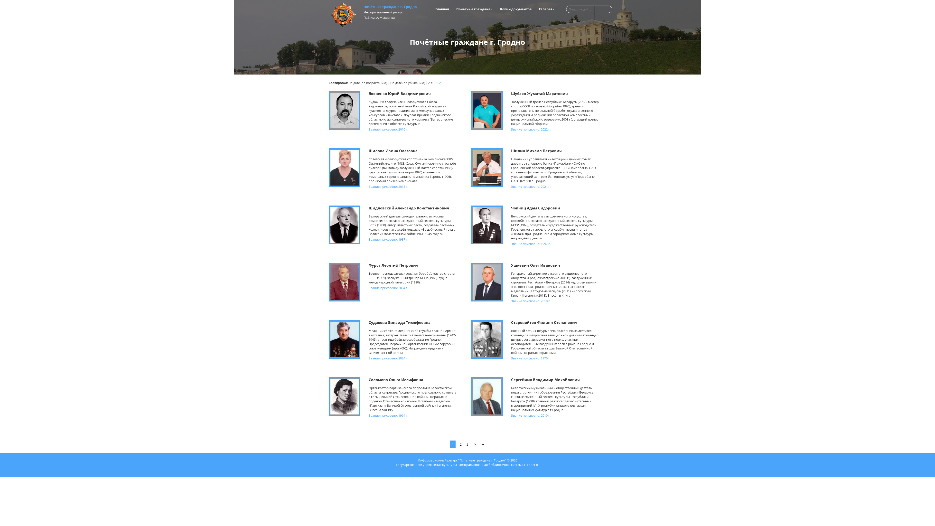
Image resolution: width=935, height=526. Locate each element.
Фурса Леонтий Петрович (393, 265)
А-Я (430, 83)
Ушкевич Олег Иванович (535, 265)
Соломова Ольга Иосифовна (396, 379)
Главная (442, 9)
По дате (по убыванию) (407, 83)
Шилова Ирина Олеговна (393, 150)
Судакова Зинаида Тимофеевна (399, 322)
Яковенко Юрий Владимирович (400, 93)
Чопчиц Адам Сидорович (535, 208)
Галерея (545, 9)
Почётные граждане (473, 9)
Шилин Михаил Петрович (536, 150)
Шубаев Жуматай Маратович (539, 93)
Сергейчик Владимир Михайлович (545, 379)
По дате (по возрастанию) (367, 83)
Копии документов (516, 9)
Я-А (438, 83)
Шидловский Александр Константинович (409, 208)
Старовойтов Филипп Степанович (544, 322)
